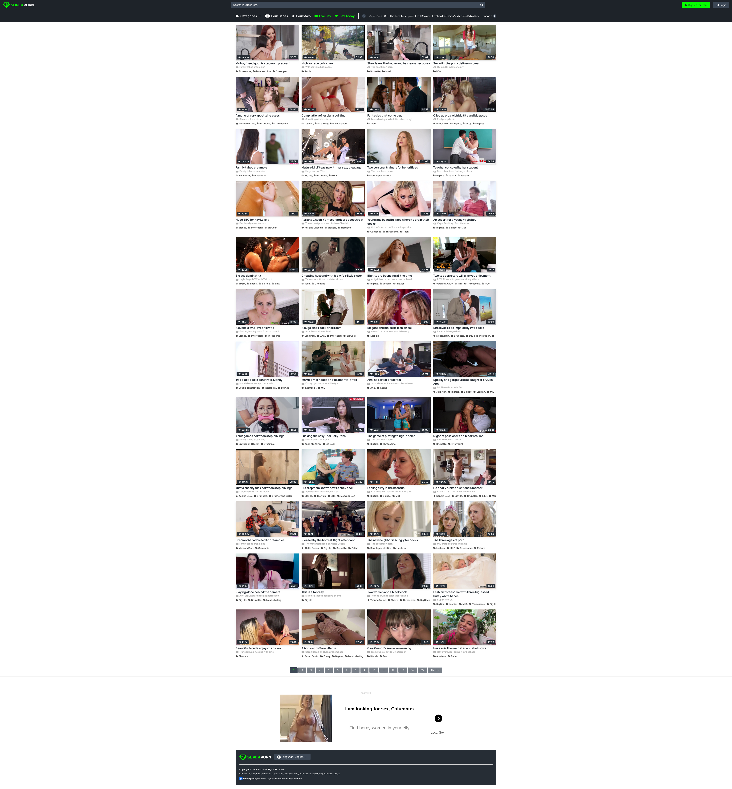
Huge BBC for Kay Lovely (252, 220)
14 (412, 670)
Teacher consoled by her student (455, 167)
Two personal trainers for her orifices (392, 167)
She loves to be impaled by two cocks (458, 328)
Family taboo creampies (252, 67)
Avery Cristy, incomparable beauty (390, 331)
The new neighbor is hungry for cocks (392, 540)
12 (393, 670)
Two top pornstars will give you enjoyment (462, 276)
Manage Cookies (324, 773)
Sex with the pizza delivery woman (456, 63)
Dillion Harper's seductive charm (323, 596)
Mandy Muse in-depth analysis (256, 383)
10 (374, 670)
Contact (243, 773)
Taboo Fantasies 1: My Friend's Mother (456, 16)
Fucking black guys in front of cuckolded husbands (261, 331)
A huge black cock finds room (321, 328)
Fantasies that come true (384, 115)
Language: (292, 757)
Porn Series (279, 16)
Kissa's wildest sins (250, 119)
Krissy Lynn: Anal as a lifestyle (321, 383)
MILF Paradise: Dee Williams (452, 544)
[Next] (494, 16)
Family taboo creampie (251, 167)
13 (403, 670)
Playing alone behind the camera (258, 592)
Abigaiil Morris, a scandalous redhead (391, 279)
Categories (248, 16)
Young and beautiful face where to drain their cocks (398, 222)
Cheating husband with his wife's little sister (332, 276)
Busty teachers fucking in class (454, 171)
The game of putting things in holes (391, 436)
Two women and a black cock (387, 592)
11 (383, 670)
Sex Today (347, 16)
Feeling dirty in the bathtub (386, 488)
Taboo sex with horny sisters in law (324, 279)
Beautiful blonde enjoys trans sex (258, 648)
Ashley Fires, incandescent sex (322, 491)
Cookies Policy (307, 773)
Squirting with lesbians (318, 119)
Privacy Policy (292, 773)
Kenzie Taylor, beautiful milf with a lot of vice (393, 491)
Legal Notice (278, 773)
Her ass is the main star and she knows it (461, 648)
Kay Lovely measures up (252, 223)
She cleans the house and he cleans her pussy (398, 63)
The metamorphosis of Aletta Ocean (325, 544)
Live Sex (325, 16)
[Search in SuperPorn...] (482, 5)
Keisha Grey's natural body (254, 491)
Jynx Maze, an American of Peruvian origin (393, 383)
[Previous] (364, 16)
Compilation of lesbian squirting (323, 115)
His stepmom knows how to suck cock (327, 488)
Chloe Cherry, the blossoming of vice (391, 227)
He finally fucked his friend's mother (457, 488)
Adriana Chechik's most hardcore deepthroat (333, 220)
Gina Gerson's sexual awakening (389, 648)
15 (422, 670)
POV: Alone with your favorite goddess (458, 279)
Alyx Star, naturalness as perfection (259, 596)
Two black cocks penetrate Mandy (259, 380)
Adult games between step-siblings (260, 436)
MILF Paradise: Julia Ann (450, 387)
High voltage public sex (317, 63)
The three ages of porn (448, 540)
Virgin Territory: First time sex (453, 223)
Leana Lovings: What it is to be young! (391, 119)
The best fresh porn (401, 16)
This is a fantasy (313, 592)
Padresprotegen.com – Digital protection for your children (272, 778)
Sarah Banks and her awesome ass (324, 652)
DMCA (337, 773)
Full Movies (423, 16)
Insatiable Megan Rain (449, 331)
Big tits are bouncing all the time (389, 276)
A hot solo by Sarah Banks (319, 648)
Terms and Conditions (259, 773)
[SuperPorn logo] (18, 6)
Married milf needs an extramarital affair (329, 380)
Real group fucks (446, 119)
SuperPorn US (377, 16)
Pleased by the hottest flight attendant (328, 540)
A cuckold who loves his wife (255, 328)
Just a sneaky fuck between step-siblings (264, 488)
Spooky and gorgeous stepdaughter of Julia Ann (463, 382)
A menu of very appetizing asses (258, 115)
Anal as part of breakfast (384, 380)
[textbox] (355, 5)
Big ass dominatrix (248, 276)
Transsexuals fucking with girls (256, 652)
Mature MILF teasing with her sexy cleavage (331, 167)
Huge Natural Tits (315, 171)
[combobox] (358, 5)
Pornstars (303, 16)
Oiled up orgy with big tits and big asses (460, 115)
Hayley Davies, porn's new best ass (456, 652)
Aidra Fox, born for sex (449, 439)
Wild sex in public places (318, 67)
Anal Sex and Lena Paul (318, 331)
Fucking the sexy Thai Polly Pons (324, 436)
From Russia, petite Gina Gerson (388, 652)
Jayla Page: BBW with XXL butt (255, 279)
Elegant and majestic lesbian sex (389, 328)
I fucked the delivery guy (450, 67)
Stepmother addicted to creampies (260, 540)
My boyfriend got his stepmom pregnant (263, 63)
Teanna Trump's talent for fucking (389, 596)
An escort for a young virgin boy (454, 220)
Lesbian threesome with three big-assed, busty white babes (461, 594)
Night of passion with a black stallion (458, 436)
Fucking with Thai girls (317, 439)
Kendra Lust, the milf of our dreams (456, 491)
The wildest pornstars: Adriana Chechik (327, 223)
